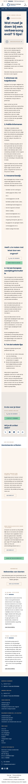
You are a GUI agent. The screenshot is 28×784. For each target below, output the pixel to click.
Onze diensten (5, 730)
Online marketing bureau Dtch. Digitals (16, 782)
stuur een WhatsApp (14, 686)
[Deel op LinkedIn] (14, 432)
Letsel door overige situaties (8, 708)
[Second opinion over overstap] (14, 459)
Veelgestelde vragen (6, 739)
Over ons (3, 728)
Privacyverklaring (17, 775)
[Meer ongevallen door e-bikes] (14, 512)
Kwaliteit (3, 737)
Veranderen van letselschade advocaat (11, 721)
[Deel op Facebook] (9, 432)
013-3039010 (7, 761)
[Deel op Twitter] (5, 432)
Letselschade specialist (7, 717)
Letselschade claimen (6, 719)
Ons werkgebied (5, 733)
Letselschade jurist (6, 715)
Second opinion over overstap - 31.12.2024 (11, 474)
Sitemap (9, 775)
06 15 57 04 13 (7, 684)
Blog (6, 8)
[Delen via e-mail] (18, 432)
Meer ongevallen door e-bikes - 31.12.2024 (13, 527)
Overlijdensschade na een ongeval (10, 706)
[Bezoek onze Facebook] (2, 769)
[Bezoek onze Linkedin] (7, 769)
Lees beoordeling (10, 627)
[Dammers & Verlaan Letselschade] (14, 4)
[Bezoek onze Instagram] (5, 769)
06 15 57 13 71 (7, 693)
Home (2, 8)
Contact (3, 743)
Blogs (2, 741)
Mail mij (5, 686)
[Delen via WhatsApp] (22, 432)
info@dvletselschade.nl (9, 764)
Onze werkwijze (5, 735)
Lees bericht (10, 495)
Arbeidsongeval (5, 704)
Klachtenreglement (14, 777)
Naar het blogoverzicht (14, 558)
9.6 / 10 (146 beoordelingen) (14, 1)
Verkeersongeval (5, 702)
